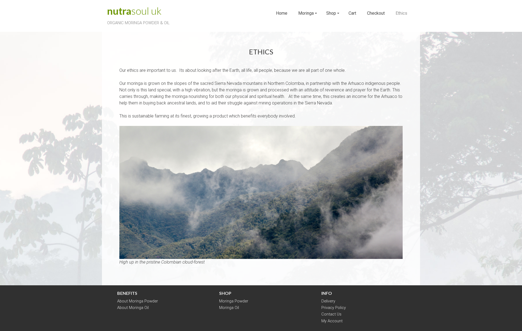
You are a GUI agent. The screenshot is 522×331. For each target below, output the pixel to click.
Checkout (376, 13)
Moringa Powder (233, 301)
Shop (331, 13)
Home (281, 13)
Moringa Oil (229, 307)
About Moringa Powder (137, 301)
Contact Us (331, 314)
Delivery (328, 301)
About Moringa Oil (133, 307)
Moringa (306, 13)
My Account (332, 320)
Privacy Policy (333, 307)
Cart (352, 13)
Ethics (401, 13)
